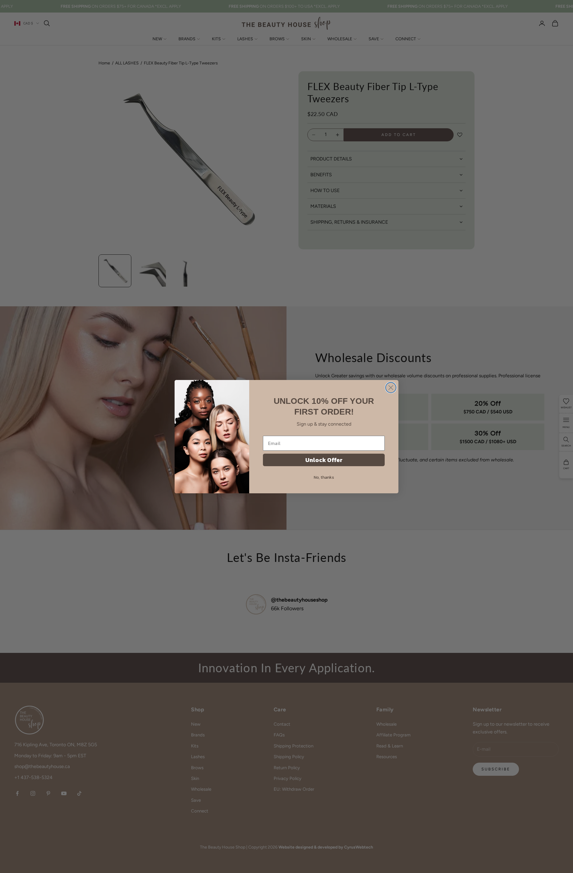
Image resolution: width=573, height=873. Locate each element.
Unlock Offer (324, 459)
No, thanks (324, 477)
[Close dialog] (391, 387)
